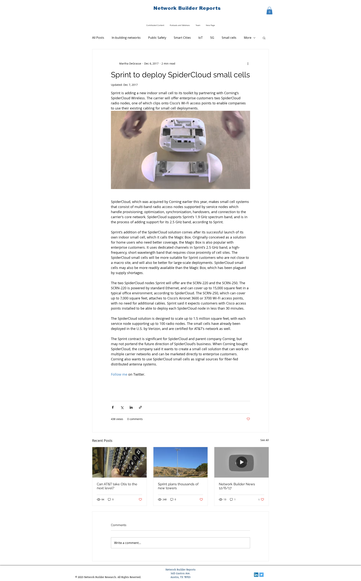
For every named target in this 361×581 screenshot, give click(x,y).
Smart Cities (182, 38)
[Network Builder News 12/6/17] (241, 462)
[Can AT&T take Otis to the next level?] (119, 462)
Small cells (229, 38)
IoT (200, 38)
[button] (269, 10)
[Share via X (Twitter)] (122, 407)
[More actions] (248, 63)
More (247, 38)
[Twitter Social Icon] (261, 575)
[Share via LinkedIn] (131, 407)
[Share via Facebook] (113, 407)
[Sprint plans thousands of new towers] (180, 462)
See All (264, 440)
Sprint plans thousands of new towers (178, 486)
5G (212, 38)
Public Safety (157, 38)
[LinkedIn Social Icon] (256, 575)
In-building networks (126, 38)
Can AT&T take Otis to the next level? (117, 486)
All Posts (98, 38)
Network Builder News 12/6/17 (237, 486)
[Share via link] (140, 407)
